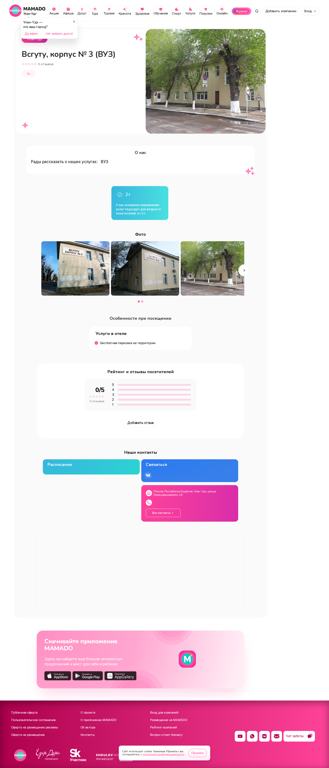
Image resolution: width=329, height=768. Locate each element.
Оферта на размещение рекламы (34, 727)
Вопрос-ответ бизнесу (166, 735)
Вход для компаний (164, 712)
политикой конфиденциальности (163, 754)
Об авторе (88, 727)
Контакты (87, 735)
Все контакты (161, 512)
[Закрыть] (73, 21)
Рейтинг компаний (163, 727)
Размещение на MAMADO (168, 720)
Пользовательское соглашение (33, 720)
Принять (197, 753)
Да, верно (31, 34)
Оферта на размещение (28, 735)
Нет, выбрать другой (59, 34)
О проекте (88, 712)
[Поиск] (256, 11)
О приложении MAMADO (99, 720)
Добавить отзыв (140, 423)
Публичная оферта (24, 712)
